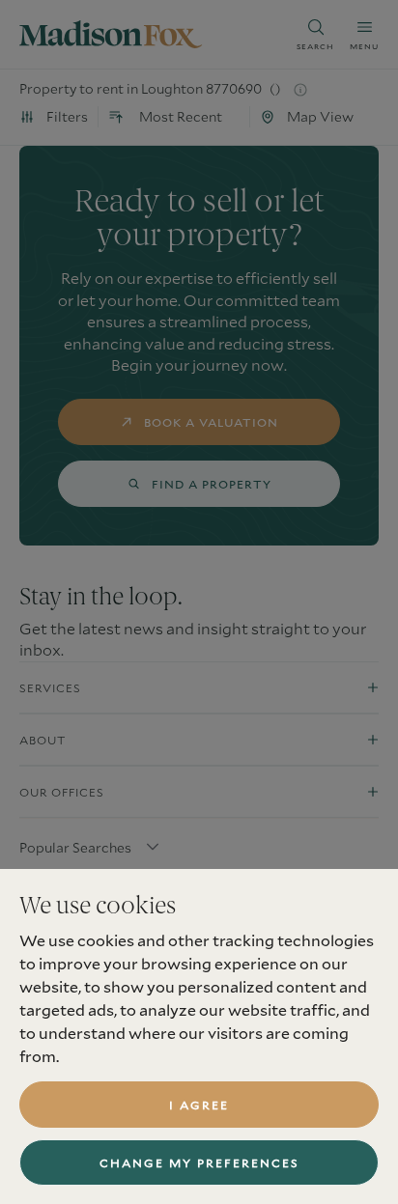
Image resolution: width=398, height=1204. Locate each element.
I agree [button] (199, 1104)
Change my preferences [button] (199, 1162)
